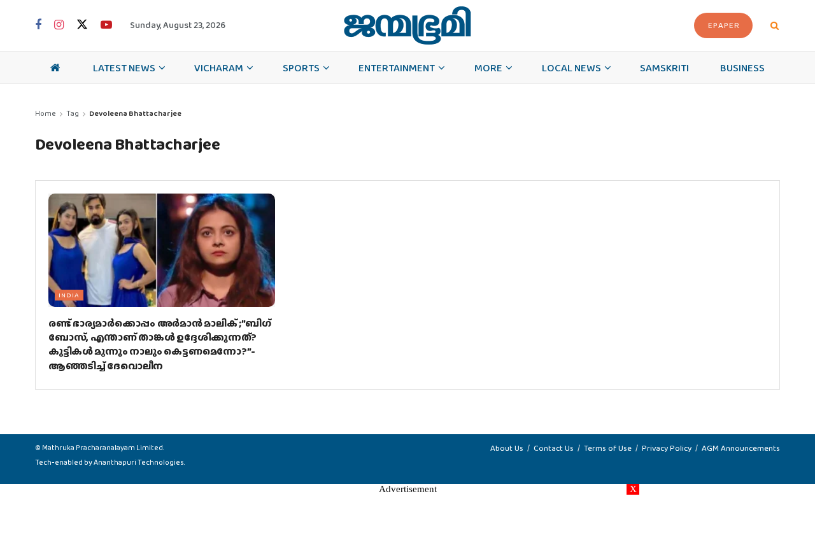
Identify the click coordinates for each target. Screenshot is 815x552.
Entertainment (396, 67)
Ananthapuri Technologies (139, 462)
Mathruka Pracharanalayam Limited (102, 447)
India (69, 295)
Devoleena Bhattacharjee (135, 113)
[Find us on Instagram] (59, 25)
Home (45, 113)
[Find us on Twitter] (82, 25)
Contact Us (554, 448)
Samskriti (664, 67)
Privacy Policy (666, 448)
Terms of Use (608, 448)
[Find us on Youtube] (106, 25)
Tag (72, 113)
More (488, 67)
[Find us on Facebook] (38, 25)
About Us (506, 448)
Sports (301, 67)
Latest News (124, 67)
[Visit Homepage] (407, 25)
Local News (571, 67)
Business (742, 67)
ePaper (724, 25)
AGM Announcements (741, 448)
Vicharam (218, 67)
